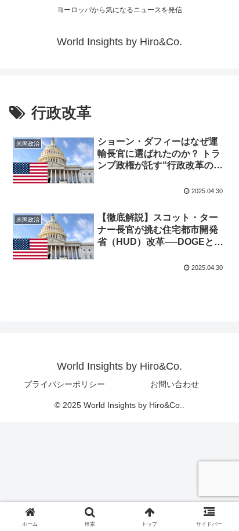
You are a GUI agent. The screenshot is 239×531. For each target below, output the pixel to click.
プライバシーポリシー (64, 384)
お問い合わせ (174, 384)
